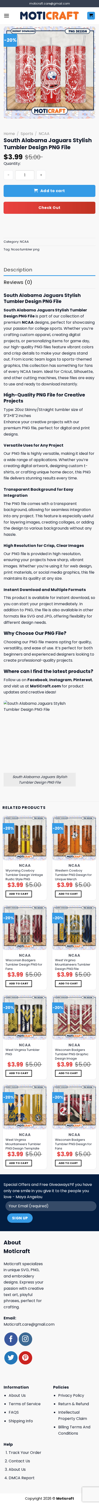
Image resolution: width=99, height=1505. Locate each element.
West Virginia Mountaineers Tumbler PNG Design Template (23, 1144)
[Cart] (91, 16)
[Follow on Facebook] (11, 1339)
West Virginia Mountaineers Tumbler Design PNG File (72, 964)
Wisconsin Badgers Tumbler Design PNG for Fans (24, 964)
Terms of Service (25, 1404)
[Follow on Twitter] (11, 1357)
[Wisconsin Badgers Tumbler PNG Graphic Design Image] (74, 1017)
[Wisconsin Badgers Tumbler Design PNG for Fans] (25, 928)
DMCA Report (22, 1478)
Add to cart (52, 191)
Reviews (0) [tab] (18, 282)
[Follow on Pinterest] (25, 1357)
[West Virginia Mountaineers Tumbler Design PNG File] (74, 928)
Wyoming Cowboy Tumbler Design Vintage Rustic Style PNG (24, 874)
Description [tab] (18, 269)
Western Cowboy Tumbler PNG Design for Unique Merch (73, 874)
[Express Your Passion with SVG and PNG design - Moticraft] (49, 16)
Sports (27, 133)
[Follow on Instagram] (25, 1339)
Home (9, 133)
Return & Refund (73, 1404)
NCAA (44, 133)
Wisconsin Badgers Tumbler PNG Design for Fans (73, 1144)
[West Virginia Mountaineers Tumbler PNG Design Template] (25, 1107)
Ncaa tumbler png (25, 249)
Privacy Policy (71, 1395)
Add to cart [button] (19, 894)
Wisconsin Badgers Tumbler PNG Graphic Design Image (71, 1054)
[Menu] (6, 15)
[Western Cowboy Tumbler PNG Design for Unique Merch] (74, 838)
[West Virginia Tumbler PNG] (25, 1017)
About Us (17, 1395)
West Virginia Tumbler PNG (23, 1052)
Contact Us (19, 1461)
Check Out (49, 207)
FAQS (14, 1412)
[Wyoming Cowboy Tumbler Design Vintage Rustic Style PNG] (25, 838)
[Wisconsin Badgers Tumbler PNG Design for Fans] (74, 1107)
